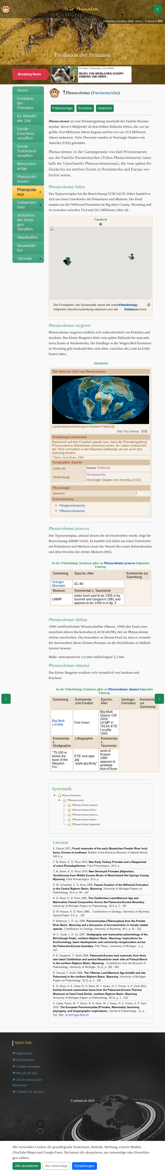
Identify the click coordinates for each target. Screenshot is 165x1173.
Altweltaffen (27, 237)
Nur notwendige (56, 1166)
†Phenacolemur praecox (85, 814)
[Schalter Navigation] (157, 9)
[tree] (100, 810)
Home (22, 90)
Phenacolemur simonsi (123, 689)
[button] (139, 75)
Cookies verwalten (28, 1066)
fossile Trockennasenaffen (27, 151)
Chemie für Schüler (30, 1092)
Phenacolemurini (71, 795)
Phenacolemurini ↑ (27, 179)
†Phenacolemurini (72, 511)
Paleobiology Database (128, 307)
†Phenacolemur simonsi (85, 804)
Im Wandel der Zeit (26, 118)
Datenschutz (25, 1060)
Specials (24, 258)
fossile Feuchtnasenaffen (26, 133)
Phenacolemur (27, 191)
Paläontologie (63, 108)
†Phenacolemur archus (84, 819)
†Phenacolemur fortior (84, 809)
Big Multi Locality (58, 722)
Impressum (24, 1053)
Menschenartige (27, 166)
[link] (160, 21)
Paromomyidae (105, 92)
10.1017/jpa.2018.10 (77, 1015)
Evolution (85, 108)
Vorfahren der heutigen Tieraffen (26, 222)
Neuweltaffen (26, 247)
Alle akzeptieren (26, 1166)
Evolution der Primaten (25, 103)
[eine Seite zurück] (6, 699)
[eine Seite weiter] (159, 699)
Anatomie (105, 108)
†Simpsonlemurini (72, 505)
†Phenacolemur (75, 800)
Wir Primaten (82, 9)
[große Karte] (100, 224)
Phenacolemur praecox (119, 563)
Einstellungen (84, 1166)
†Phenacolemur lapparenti (86, 824)
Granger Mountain (58, 583)
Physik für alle (26, 1073)
